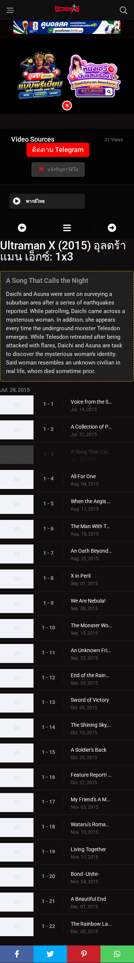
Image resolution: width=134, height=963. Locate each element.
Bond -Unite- (85, 874)
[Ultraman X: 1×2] (22, 228)
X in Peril (80, 576)
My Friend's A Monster (91, 799)
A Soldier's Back (88, 750)
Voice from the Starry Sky (91, 402)
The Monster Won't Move (91, 625)
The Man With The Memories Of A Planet (91, 526)
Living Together (88, 849)
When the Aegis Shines (91, 501)
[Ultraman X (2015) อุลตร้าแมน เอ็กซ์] (67, 228)
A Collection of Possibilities (91, 427)
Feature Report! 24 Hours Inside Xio (91, 775)
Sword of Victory (90, 700)
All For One (83, 476)
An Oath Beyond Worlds (91, 551)
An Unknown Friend (91, 650)
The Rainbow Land (91, 924)
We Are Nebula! (88, 601)
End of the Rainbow (91, 675)
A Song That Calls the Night (91, 452)
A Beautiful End (88, 899)
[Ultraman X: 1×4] (111, 228)
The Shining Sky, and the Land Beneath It (91, 725)
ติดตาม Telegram (58, 150)
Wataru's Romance (91, 824)
